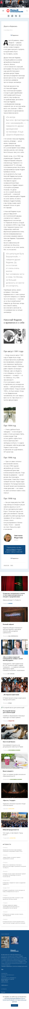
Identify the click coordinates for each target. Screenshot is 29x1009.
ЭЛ (23, 962)
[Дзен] (8, 15)
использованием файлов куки (14, 998)
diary (11, 565)
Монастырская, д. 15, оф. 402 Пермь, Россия (7, 980)
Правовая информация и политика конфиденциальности (14, 966)
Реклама (3, 992)
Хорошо (14, 1005)
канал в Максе (11, 550)
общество (6, 565)
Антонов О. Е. (13, 977)
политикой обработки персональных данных (14, 1001)
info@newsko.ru (4, 985)
